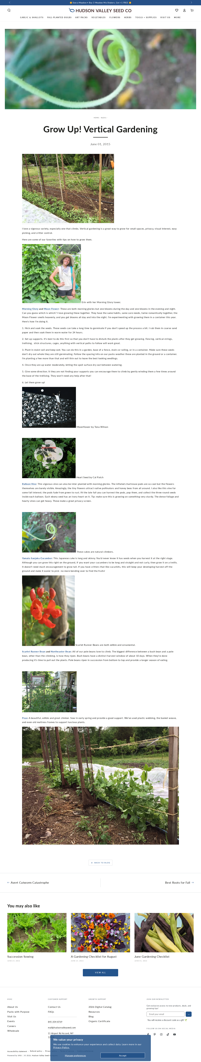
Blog (103, 118)
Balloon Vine (29, 484)
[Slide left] (9, 2)
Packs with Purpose (18, 1011)
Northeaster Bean (61, 651)
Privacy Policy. (61, 1047)
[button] (9, 10)
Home (96, 118)
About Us (12, 1006)
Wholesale (13, 1030)
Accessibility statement (17, 1051)
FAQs (51, 1011)
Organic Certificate (99, 1021)
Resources (94, 1011)
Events (11, 1021)
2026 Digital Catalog (100, 1006)
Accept (122, 1055)
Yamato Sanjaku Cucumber (37, 558)
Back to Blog (102, 863)
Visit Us (11, 1016)
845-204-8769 (55, 1021)
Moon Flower (51, 308)
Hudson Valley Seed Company (45, 1055)
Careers (11, 1026)
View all (100, 972)
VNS (20, 1055)
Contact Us (54, 1006)
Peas (24, 718)
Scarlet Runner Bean (33, 651)
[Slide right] (191, 2)
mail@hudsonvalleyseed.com (62, 1027)
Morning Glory (30, 308)
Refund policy (36, 1051)
